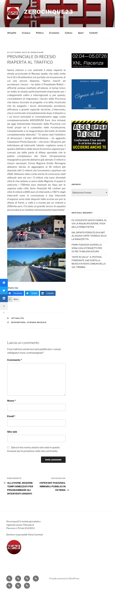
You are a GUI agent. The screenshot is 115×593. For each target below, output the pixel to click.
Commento (14, 360)
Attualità (11, 33)
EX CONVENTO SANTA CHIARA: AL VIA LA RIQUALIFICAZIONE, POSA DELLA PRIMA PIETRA (89, 223)
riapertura (18, 322)
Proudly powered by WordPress (64, 578)
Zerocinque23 (48, 12)
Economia (54, 33)
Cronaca (26, 33)
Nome (11, 400)
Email (11, 416)
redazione (37, 52)
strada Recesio (37, 322)
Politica (40, 33)
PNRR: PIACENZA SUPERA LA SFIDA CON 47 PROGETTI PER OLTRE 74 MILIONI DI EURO (87, 248)
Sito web (12, 431)
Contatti (93, 33)
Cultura (68, 33)
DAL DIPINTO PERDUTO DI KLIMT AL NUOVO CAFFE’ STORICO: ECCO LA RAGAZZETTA (89, 235)
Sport (81, 33)
